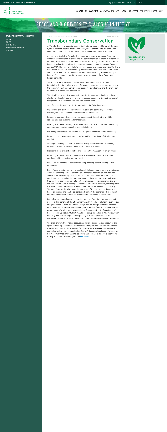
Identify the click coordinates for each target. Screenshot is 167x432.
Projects (8, 42)
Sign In (123, 2)
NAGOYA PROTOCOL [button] (130, 11)
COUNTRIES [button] (145, 11)
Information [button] (7, 2)
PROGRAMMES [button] (157, 11)
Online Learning (11, 45)
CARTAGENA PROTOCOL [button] (110, 11)
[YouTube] (105, 36)
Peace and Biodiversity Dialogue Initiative (20, 36)
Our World (84, 236)
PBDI (49, 36)
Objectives (9, 39)
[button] (131, 2)
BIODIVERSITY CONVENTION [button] (87, 11)
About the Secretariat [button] (24, 2)
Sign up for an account (115, 2)
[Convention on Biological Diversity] (14, 11)
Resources (9, 50)
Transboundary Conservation (15, 47)
